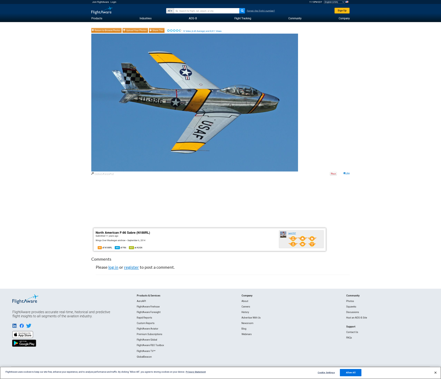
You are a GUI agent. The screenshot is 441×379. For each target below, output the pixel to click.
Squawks (351, 306)
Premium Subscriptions (149, 334)
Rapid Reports (144, 317)
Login (113, 2)
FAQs (349, 337)
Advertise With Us (251, 317)
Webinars (247, 334)
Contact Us (352, 332)
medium (98, 174)
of (121, 247)
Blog (244, 328)
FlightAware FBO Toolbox (150, 345)
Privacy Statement (196, 372)
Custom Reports (146, 323)
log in (113, 267)
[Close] (435, 372)
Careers (246, 306)
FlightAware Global (147, 339)
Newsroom (247, 323)
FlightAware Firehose (148, 306)
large (106, 174)
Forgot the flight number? (261, 11)
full (112, 174)
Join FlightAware (100, 2)
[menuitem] (96, 18)
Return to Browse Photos (107, 30)
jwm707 (292, 233)
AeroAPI (141, 301)
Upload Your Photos (136, 30)
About (245, 301)
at (136, 247)
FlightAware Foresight (149, 312)
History (245, 312)
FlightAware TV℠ (146, 351)
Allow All (351, 372)
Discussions (352, 312)
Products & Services (148, 295)
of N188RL (105, 247)
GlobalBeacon (144, 356)
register (131, 267)
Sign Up (342, 10)
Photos (350, 301)
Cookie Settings (326, 372)
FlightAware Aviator (147, 328)
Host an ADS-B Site (356, 317)
